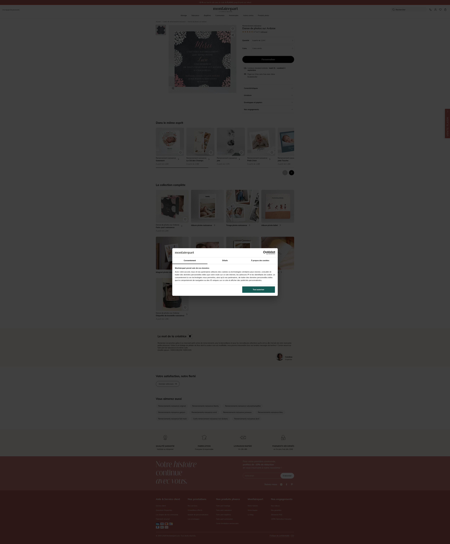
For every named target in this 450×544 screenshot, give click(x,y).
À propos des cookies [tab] (260, 260)
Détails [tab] (225, 260)
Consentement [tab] (190, 260)
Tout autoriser (258, 290)
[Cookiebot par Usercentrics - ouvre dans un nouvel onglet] (265, 252)
